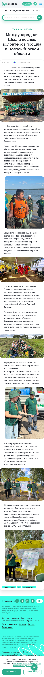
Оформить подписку (10, 618)
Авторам (22, 624)
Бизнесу (31, 624)
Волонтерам (7, 627)
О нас (4, 11)
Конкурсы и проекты (20, 11)
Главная (16, 29)
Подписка (27, 4)
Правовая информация (11, 652)
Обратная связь (32, 621)
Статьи (36, 11)
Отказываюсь (32, 672)
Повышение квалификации (13, 621)
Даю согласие (11, 672)
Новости (27, 29)
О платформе (26, 618)
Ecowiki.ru (8, 601)
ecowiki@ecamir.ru (28, 644)
